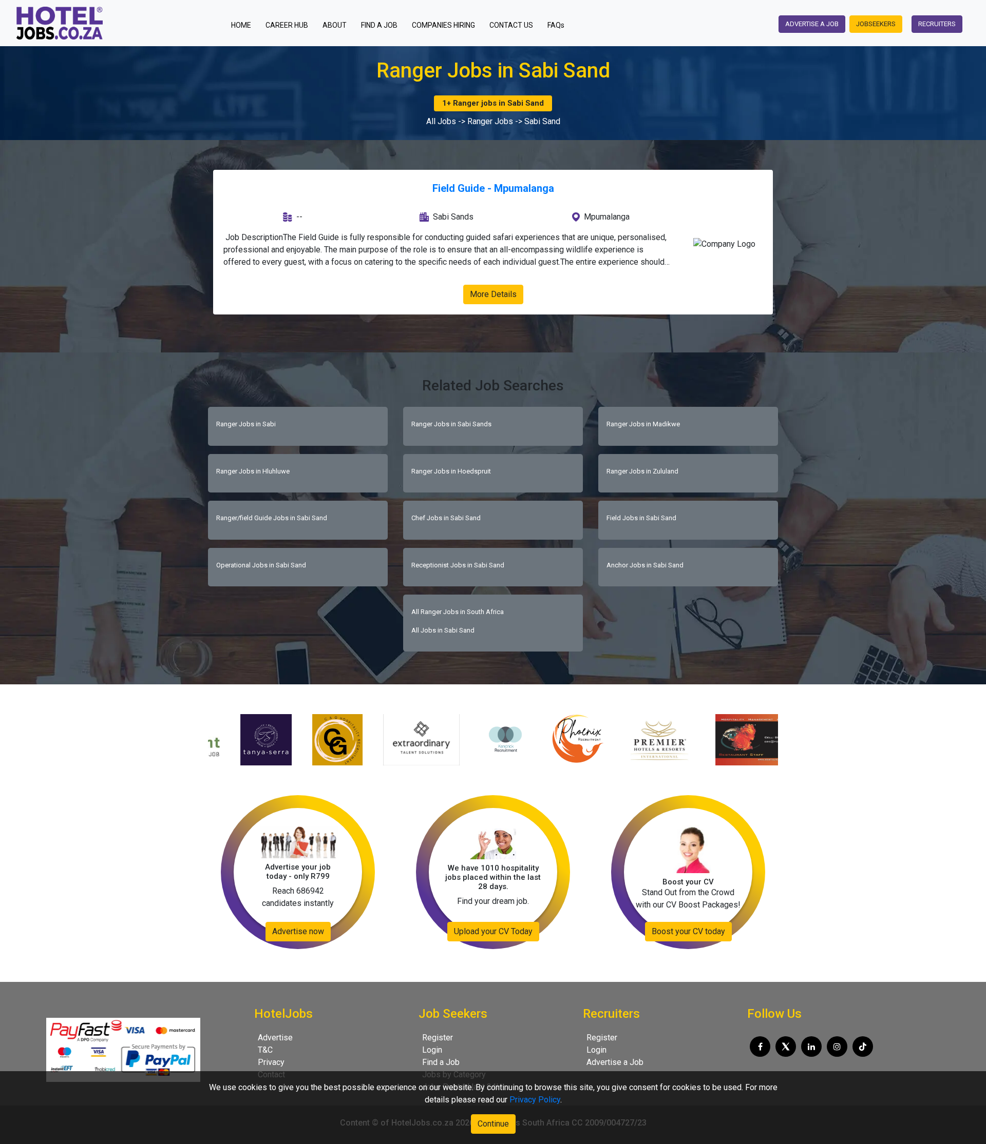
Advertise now (298, 931)
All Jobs (441, 121)
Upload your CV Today (493, 931)
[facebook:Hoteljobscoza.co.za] (760, 1046)
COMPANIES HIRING (443, 25)
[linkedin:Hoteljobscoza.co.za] (811, 1046)
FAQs (555, 25)
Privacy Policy (534, 1099)
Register (437, 1037)
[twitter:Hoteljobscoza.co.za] (785, 1046)
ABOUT (335, 25)
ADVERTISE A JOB (812, 24)
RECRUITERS (937, 24)
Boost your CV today (688, 931)
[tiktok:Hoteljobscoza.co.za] (862, 1046)
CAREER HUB (287, 25)
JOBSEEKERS (876, 24)
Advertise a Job (614, 1062)
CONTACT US (511, 25)
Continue (493, 1124)
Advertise (275, 1037)
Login (432, 1050)
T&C (265, 1050)
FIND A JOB (379, 25)
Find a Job (441, 1062)
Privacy (271, 1062)
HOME (244, 25)
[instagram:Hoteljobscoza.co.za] (837, 1046)
